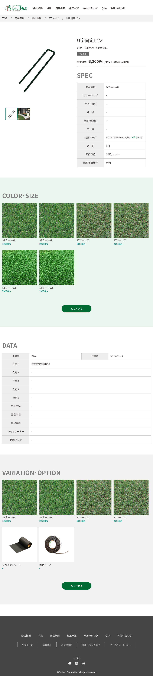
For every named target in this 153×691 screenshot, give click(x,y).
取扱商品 (47, 644)
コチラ (134, 137)
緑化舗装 (36, 18)
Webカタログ (90, 8)
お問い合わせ (118, 8)
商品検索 (60, 8)
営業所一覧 (27, 644)
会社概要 (38, 8)
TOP (4, 18)
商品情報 (19, 18)
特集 (49, 8)
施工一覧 (74, 8)
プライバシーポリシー (120, 644)
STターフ (54, 18)
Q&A (104, 8)
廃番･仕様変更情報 (91, 644)
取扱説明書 (66, 644)
